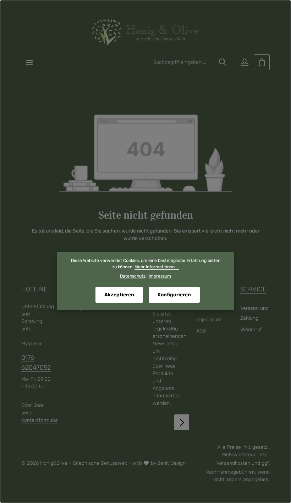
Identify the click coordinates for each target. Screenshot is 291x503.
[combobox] (182, 62)
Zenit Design (172, 463)
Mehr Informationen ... (156, 266)
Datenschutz (133, 276)
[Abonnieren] (182, 422)
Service (253, 289)
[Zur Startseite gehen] (145, 32)
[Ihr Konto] (244, 62)
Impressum (208, 320)
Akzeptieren (119, 295)
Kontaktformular (39, 420)
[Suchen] (222, 62)
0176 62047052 (36, 362)
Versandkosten (233, 463)
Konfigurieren (174, 295)
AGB (201, 331)
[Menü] (29, 62)
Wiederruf (251, 329)
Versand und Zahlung (254, 313)
